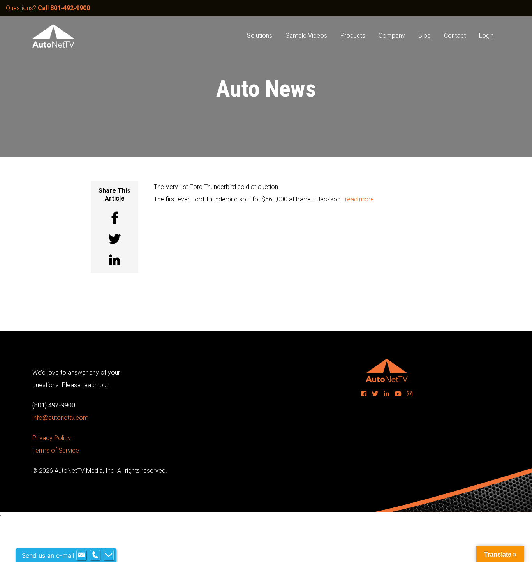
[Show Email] (81, 555)
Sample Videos (306, 35)
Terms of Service (55, 450)
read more (359, 199)
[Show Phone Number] (95, 555)
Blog (424, 35)
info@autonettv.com (60, 417)
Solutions (259, 35)
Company (392, 35)
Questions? (48, 8)
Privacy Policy (51, 438)
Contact (455, 35)
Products (352, 35)
